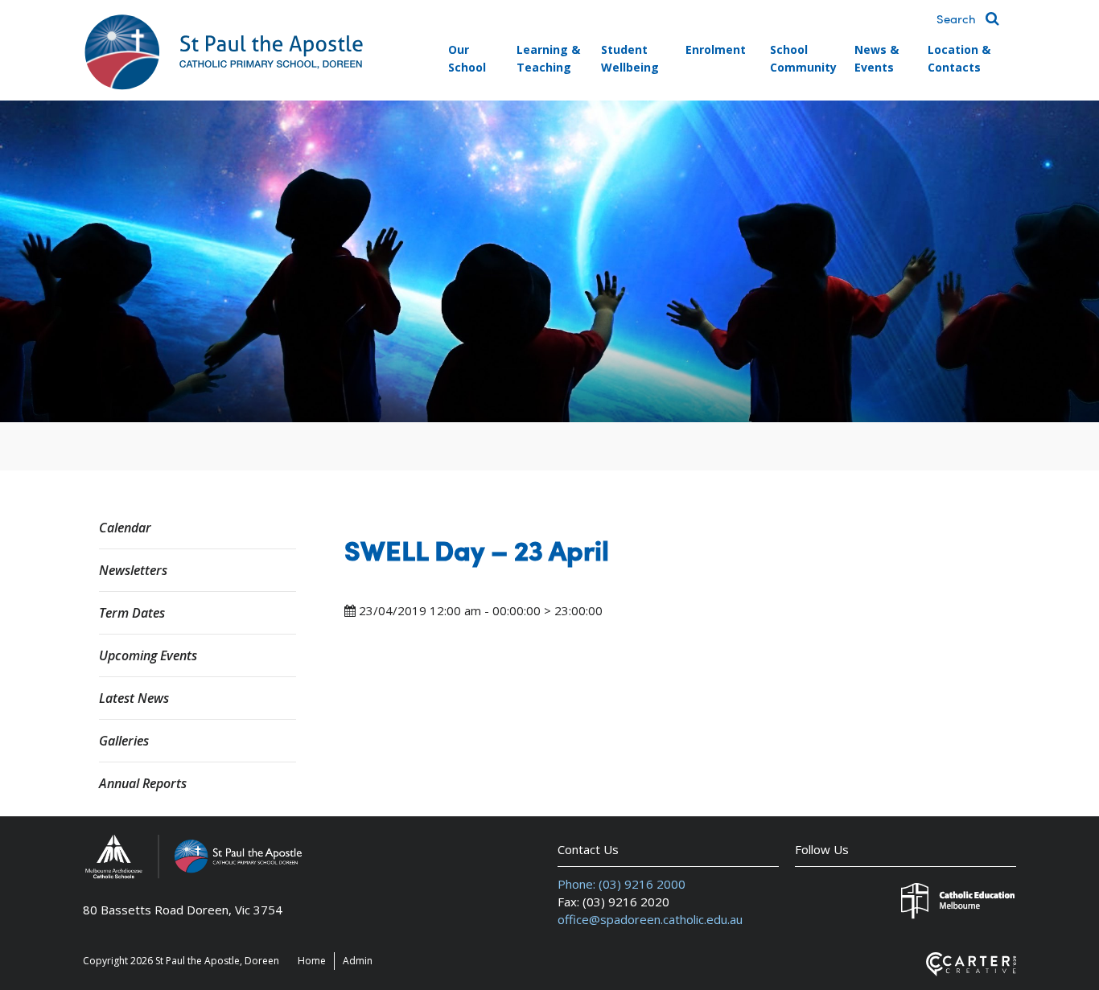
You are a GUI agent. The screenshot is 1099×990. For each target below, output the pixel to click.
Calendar (125, 527)
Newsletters (133, 570)
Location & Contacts (959, 58)
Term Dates (132, 613)
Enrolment (715, 49)
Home (312, 960)
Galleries (124, 741)
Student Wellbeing (630, 58)
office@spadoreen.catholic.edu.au (650, 919)
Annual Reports (143, 783)
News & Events (876, 58)
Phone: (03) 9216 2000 (621, 884)
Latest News (134, 698)
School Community (803, 58)
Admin (358, 960)
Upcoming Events (148, 655)
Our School (467, 58)
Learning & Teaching (548, 58)
